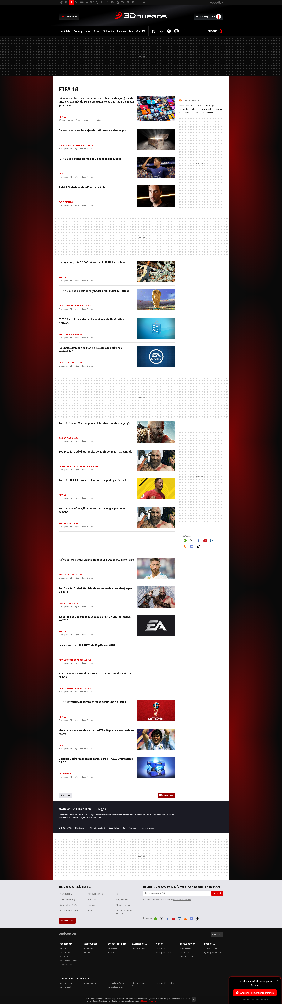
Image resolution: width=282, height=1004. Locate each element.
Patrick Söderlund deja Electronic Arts (82, 187)
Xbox (194, 109)
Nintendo (184, 109)
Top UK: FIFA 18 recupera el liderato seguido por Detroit (92, 480)
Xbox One (92, 899)
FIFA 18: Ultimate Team (71, 363)
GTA (196, 112)
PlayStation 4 (122, 899)
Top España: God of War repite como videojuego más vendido (95, 451)
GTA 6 (198, 105)
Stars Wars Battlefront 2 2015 (76, 145)
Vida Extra (88, 952)
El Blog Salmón (210, 948)
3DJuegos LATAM (91, 983)
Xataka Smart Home (68, 960)
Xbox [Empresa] (148, 828)
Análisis (65, 31)
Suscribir (217, 893)
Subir (214, 934)
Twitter (191, 540)
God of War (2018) (68, 438)
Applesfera (64, 956)
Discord (191, 545)
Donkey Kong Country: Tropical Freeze (80, 466)
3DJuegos (141, 16)
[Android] (184, 31)
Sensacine (112, 948)
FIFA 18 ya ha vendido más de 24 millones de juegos (90, 158)
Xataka (63, 948)
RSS (185, 545)
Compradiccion (186, 956)
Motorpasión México (165, 983)
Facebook (198, 540)
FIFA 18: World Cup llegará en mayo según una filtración (92, 702)
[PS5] (161, 31)
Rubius (187, 112)
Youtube (205, 540)
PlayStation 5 (81, 828)
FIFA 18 (62, 117)
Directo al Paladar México (139, 984)
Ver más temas (67, 921)
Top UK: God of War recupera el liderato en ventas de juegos (95, 423)
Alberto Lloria (82, 120)
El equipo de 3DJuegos (69, 148)
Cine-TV (140, 31)
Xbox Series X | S (97, 828)
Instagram (211, 540)
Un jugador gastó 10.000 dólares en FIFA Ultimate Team (92, 262)
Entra (199, 16)
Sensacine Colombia (117, 987)
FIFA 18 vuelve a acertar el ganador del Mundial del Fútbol (94, 291)
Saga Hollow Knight (117, 828)
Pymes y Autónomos (213, 952)
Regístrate (209, 16)
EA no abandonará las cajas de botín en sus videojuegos (92, 130)
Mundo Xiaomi (66, 965)
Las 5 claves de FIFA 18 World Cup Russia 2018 (87, 645)
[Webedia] (68, 934)
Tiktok (198, 545)
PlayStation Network (70, 334)
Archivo (66, 795)
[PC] (153, 31)
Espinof (111, 952)
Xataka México (66, 983)
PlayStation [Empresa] (70, 910)
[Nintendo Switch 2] (176, 31)
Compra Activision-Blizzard (124, 912)
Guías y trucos (82, 31)
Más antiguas (166, 795)
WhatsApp (185, 540)
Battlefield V (66, 202)
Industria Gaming (67, 899)
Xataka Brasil (65, 987)
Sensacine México (116, 983)
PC (117, 894)
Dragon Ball (206, 109)
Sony (90, 910)
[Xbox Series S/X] (169, 31)
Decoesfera (185, 952)
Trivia (97, 31)
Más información (148, 1001)
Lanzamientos (125, 31)
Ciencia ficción (185, 105)
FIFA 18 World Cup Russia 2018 (75, 306)
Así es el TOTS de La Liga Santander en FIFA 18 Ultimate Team (96, 559)
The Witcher (207, 112)
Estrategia (209, 105)
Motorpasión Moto (164, 952)
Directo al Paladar (139, 948)
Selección (108, 31)
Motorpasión (161, 948)
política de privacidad (181, 899)
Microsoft (133, 828)
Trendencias (185, 948)
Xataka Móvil (65, 952)
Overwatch (65, 774)
